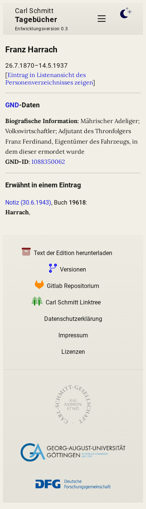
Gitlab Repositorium (73, 285)
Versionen (73, 269)
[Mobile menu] (101, 19)
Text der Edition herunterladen (73, 253)
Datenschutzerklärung (73, 318)
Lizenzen (73, 351)
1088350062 (48, 161)
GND (12, 105)
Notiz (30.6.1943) (28, 202)
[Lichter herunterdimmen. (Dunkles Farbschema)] (126, 19)
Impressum (73, 335)
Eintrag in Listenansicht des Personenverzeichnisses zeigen (49, 78)
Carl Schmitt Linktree (73, 302)
